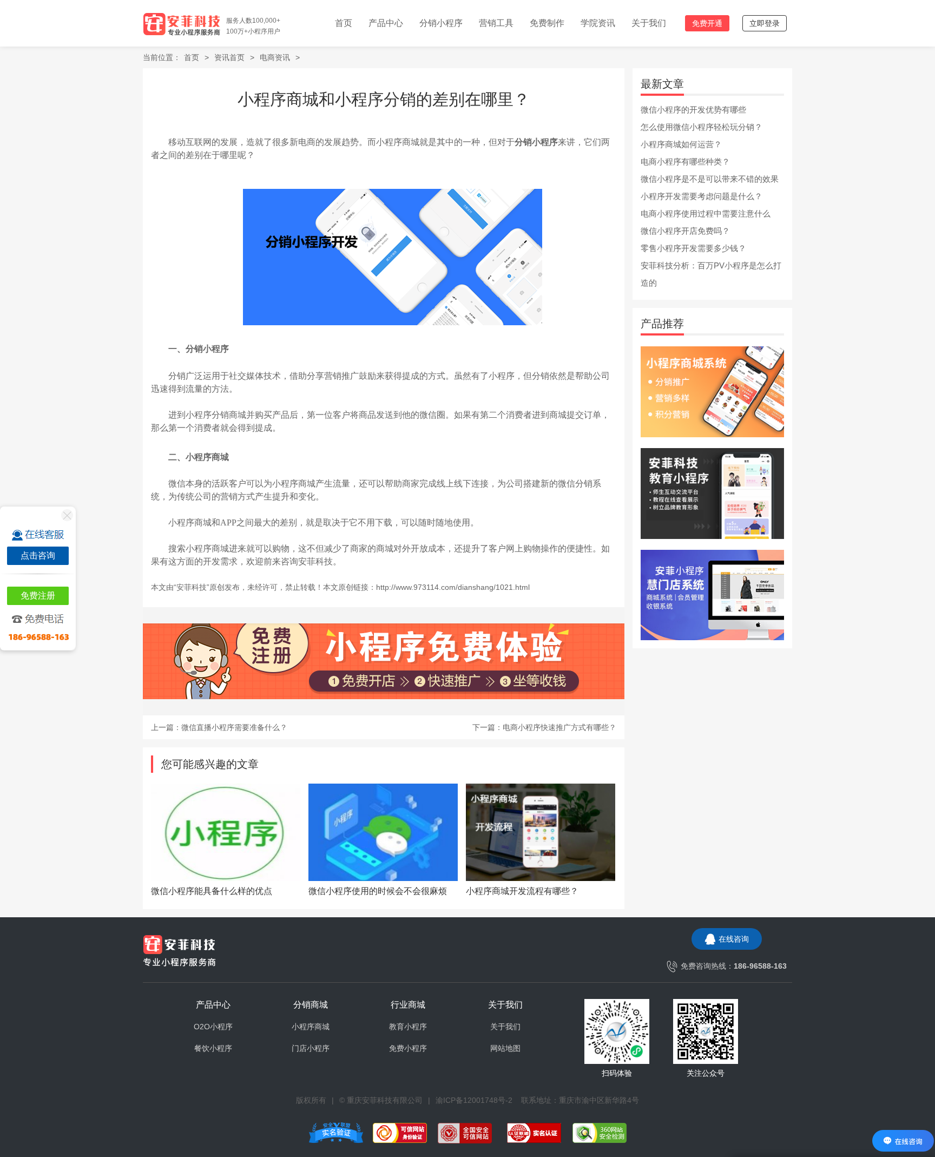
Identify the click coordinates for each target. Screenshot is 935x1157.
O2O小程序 (213, 1026)
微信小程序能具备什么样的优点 (211, 891)
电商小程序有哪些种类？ (685, 161)
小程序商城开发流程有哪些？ (522, 891)
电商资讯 (275, 57)
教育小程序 (408, 1026)
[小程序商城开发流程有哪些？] (540, 832)
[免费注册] (383, 661)
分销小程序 (441, 23)
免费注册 (38, 595)
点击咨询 (38, 555)
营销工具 (496, 23)
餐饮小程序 (213, 1048)
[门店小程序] (712, 594)
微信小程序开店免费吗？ (685, 230)
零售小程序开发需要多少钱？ (693, 248)
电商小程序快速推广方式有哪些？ (559, 727)
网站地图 (505, 1048)
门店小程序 (311, 1048)
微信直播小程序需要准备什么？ (234, 727)
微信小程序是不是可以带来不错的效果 (710, 178)
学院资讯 (598, 23)
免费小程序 (408, 1048)
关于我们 (648, 23)
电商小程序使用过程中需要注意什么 (706, 213)
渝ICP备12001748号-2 (474, 1100)
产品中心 (385, 23)
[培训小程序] (712, 492)
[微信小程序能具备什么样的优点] (225, 832)
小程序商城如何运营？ (681, 144)
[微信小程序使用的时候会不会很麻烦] (383, 832)
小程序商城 (311, 1026)
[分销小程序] (712, 391)
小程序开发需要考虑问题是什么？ (701, 196)
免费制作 (547, 23)
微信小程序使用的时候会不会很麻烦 (377, 891)
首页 (343, 23)
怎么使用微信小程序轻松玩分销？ (701, 127)
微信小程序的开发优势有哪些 (693, 109)
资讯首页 (229, 57)
